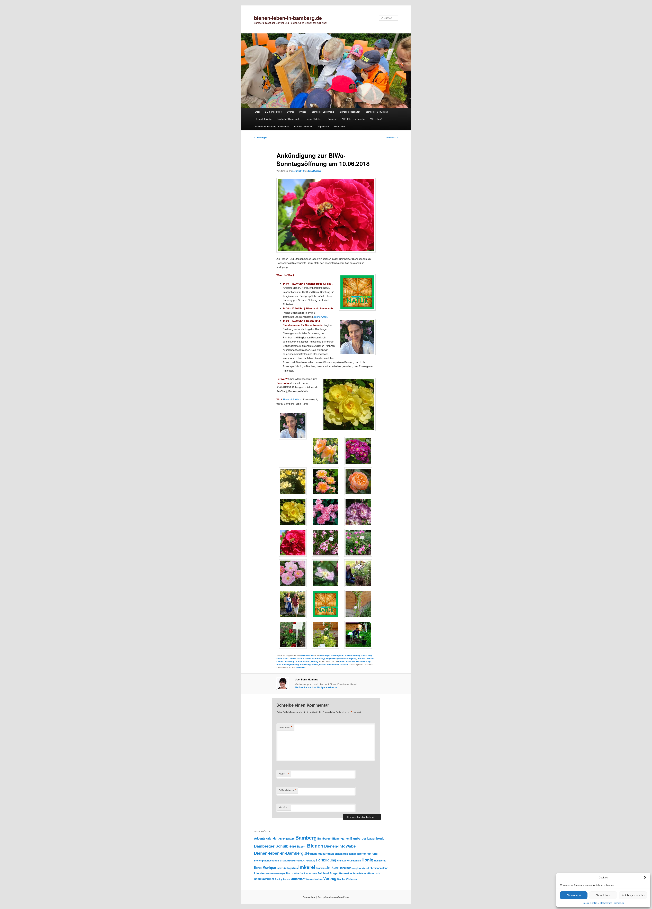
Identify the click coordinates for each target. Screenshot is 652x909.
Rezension (345, 873)
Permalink (301, 667)
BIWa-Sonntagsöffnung (287, 664)
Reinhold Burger (328, 873)
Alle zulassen (574, 895)
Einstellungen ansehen (633, 895)
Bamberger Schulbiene (377, 111)
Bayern (301, 846)
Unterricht (298, 878)
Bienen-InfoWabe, (292, 399)
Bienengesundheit (322, 854)
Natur (289, 873)
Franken (342, 860)
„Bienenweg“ (320, 316)
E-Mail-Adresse (287, 790)
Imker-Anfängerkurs (287, 868)
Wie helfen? (376, 119)
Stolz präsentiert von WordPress (333, 897)
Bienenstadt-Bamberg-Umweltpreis (272, 126)
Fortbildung (366, 655)
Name (284, 773)
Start (257, 111)
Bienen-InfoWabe (263, 119)
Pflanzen (313, 873)
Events (290, 111)
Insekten (345, 868)
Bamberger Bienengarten (289, 119)
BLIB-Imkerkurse (273, 111)
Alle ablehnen (603, 895)
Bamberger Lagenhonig (323, 111)
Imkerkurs (321, 868)
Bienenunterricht (287, 860)
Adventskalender (266, 838)
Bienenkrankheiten (345, 853)
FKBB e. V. (300, 860)
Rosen (322, 664)
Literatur (259, 873)
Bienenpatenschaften (350, 111)
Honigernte (380, 860)
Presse (302, 111)
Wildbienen (352, 879)
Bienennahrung (352, 655)
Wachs (341, 879)
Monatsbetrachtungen (275, 873)
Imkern (333, 867)
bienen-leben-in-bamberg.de (288, 17)
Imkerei (306, 866)
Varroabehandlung (314, 879)
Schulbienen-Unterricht (366, 873)
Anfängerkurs (286, 838)
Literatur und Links (303, 126)
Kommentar (285, 727)
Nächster (392, 137)
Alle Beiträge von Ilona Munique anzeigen (316, 687)
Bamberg (306, 837)
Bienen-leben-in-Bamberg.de (282, 853)
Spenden (332, 119)
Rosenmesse (333, 664)
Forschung (310, 860)
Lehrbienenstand (378, 868)
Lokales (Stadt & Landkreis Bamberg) (306, 658)
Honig (367, 860)
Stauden (344, 664)
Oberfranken (301, 873)
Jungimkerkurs (360, 868)
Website (283, 807)
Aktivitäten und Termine (353, 119)
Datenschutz (606, 902)
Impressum (619, 902)
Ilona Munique (314, 170)
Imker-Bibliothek (314, 119)
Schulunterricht (264, 879)
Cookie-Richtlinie (591, 902)
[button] (645, 877)
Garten (315, 664)
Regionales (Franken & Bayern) (341, 658)
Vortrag (314, 661)
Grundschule (354, 860)
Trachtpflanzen (303, 661)
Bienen (315, 845)
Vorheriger (260, 137)
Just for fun (281, 658)
